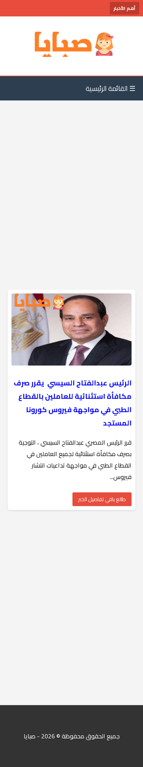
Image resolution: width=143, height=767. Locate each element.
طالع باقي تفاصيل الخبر (102, 499)
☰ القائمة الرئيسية (110, 88)
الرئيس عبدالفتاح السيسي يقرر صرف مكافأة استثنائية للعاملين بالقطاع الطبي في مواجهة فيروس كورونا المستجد (73, 403)
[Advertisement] (71, 179)
